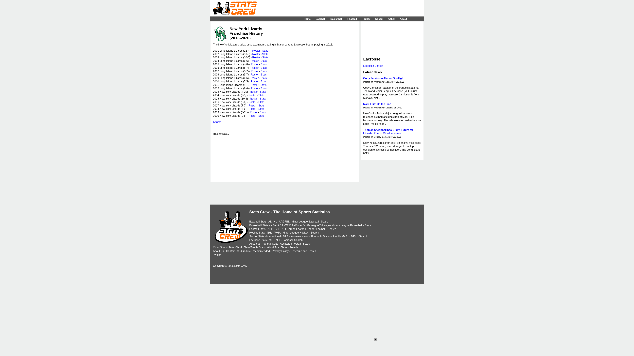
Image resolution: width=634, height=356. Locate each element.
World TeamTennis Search (282, 247)
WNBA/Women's (295, 225)
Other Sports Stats (223, 247)
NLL (278, 240)
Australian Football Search (295, 243)
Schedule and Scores (303, 251)
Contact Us (232, 251)
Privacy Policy (280, 251)
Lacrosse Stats (258, 240)
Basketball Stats (258, 225)
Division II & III (331, 236)
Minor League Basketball (348, 225)
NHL (269, 232)
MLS (285, 236)
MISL (354, 236)
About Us (218, 251)
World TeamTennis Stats (250, 247)
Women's (296, 236)
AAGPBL (284, 221)
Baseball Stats (257, 221)
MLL (271, 240)
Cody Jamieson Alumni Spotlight (383, 78)
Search (217, 121)
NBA (273, 225)
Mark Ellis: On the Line (377, 104)
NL (275, 221)
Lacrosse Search (373, 65)
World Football (312, 236)
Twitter (217, 254)
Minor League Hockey (295, 232)
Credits (245, 251)
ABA (280, 225)
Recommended (261, 251)
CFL (277, 229)
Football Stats (257, 229)
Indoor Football (317, 229)
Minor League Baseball (305, 221)
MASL (345, 236)
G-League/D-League (319, 225)
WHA (277, 232)
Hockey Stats (257, 232)
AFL (284, 229)
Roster (256, 50)
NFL (270, 229)
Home (307, 18)
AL (269, 221)
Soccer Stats (256, 236)
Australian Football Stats (263, 243)
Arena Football (297, 229)
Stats (265, 50)
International (273, 236)
